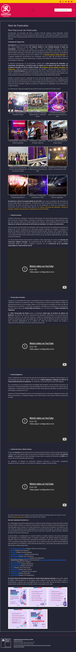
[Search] (73, 10)
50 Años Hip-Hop (18, 517)
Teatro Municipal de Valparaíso (50, 207)
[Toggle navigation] (32, 10)
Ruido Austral (15, 575)
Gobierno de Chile (18, 641)
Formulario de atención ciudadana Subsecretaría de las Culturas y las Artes (32, 645)
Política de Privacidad (19, 646)
